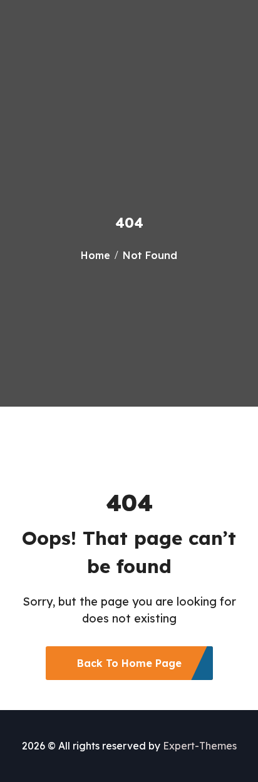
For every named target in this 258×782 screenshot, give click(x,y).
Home (95, 255)
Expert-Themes (200, 745)
